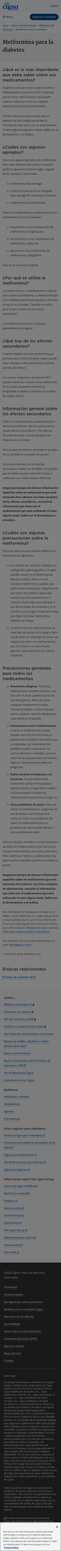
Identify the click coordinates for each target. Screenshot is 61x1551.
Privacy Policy (11, 1547)
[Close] (57, 1526)
